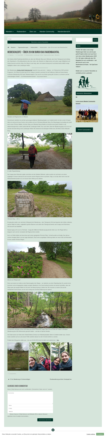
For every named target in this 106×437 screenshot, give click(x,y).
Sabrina (11, 55)
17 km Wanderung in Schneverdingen (20, 379)
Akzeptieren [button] (100, 434)
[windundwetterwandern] (53, 430)
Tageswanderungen (23, 47)
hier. (58, 340)
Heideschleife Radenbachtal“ (24, 70)
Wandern (13, 47)
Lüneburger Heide (38, 55)
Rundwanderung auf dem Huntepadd (60, 379)
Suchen (95, 39)
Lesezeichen (12, 373)
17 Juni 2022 (19, 55)
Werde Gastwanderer (84, 130)
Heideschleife (34, 47)
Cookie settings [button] (91, 434)
